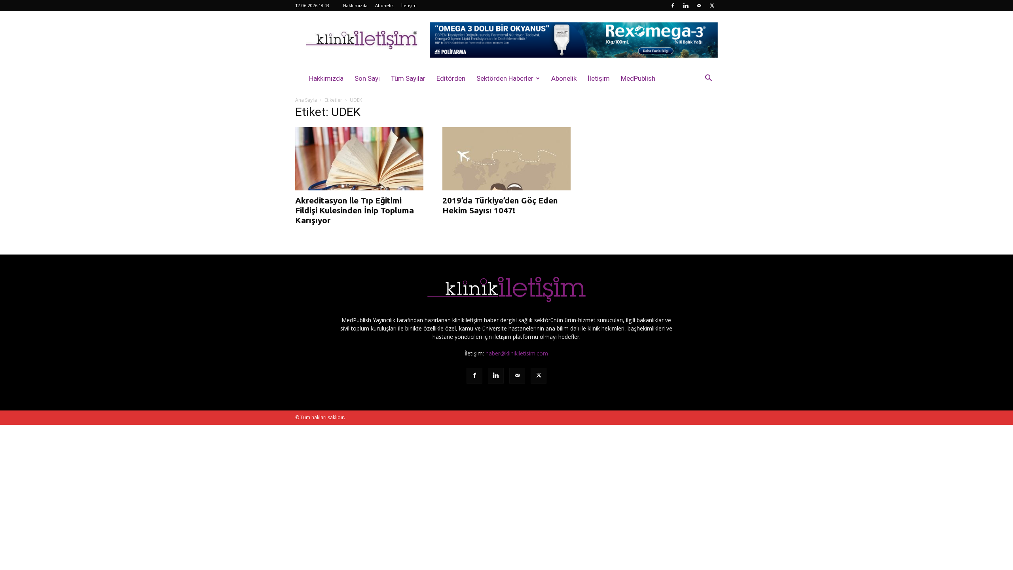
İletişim (409, 5)
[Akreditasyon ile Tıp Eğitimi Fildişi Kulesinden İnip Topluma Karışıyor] (359, 158)
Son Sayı (367, 78)
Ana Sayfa (306, 100)
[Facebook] (673, 5)
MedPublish (638, 78)
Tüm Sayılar (408, 78)
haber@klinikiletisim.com (517, 353)
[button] (708, 79)
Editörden (450, 78)
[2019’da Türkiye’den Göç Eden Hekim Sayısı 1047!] (506, 158)
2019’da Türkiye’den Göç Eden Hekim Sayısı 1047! (500, 205)
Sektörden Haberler (504, 78)
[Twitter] (712, 5)
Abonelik (384, 5)
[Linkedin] (686, 5)
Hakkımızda (355, 5)
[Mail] (699, 5)
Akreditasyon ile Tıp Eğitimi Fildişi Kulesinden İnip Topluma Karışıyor (354, 210)
